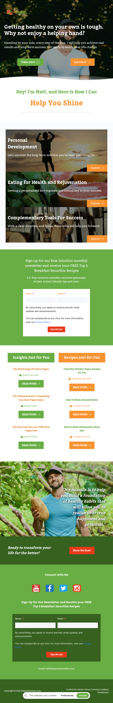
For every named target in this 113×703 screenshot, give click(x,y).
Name (29, 293)
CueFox (79, 690)
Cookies (104, 690)
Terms (88, 690)
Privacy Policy (42, 322)
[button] (105, 12)
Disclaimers (103, 692)
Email (60, 293)
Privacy (95, 690)
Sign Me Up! (56, 329)
